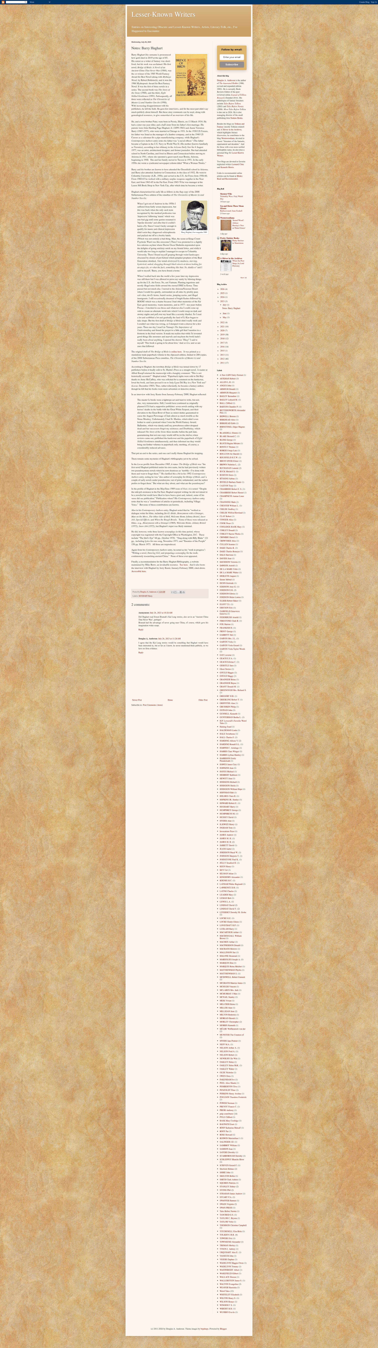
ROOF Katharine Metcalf (230, 1127)
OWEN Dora (225, 1076)
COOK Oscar (225, 523)
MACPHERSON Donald (230, 945)
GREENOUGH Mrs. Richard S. (233, 690)
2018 (222, 338)
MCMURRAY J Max (228, 993)
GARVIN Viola (226, 641)
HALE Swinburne (227, 733)
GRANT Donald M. (228, 686)
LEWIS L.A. (225, 901)
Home (170, 699)
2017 (222, 342)
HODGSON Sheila (228, 785)
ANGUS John (225, 385)
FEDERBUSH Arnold (229, 617)
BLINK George (226, 439)
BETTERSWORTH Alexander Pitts (232, 411)
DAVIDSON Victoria (228, 561)
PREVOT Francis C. (228, 1106)
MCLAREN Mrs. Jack (229, 990)
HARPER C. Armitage (229, 747)
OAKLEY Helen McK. (229, 1065)
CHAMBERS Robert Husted (231, 492)
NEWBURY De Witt (228, 1058)
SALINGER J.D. (227, 1141)
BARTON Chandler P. (229, 406)
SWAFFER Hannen (228, 1200)
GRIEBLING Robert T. (229, 699)
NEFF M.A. (225, 1044)
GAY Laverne (225, 655)
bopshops (204, 1328)
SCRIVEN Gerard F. (228, 1165)
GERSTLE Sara (226, 665)
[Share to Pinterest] (183, 592)
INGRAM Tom (226, 827)
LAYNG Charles (227, 891)
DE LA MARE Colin (229, 569)
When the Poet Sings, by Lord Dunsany (238, 263)
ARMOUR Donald (227, 389)
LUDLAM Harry (227, 928)
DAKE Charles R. (227, 547)
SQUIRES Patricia (227, 1182)
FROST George (226, 631)
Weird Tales (225, 1291)
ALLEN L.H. (225, 382)
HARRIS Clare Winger (229, 751)
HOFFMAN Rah (227, 792)
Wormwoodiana (227, 138)
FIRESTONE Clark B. (229, 620)
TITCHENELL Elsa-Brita (231, 1231)
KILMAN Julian (226, 873)
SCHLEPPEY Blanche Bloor (232, 1159)
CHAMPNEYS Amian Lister (232, 496)
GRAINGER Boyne (228, 683)
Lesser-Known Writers (163, 14)
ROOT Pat (224, 1131)
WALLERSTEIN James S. (231, 1280)
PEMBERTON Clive (228, 1086)
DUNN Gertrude (227, 583)
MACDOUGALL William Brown (231, 937)
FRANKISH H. (226, 627)
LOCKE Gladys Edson (229, 921)
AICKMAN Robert (228, 378)
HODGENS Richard (228, 782)
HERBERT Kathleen (228, 774)
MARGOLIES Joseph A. (230, 959)
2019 (222, 334)
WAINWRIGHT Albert (229, 1269)
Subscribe (231, 64)
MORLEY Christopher (229, 1021)
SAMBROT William (228, 1145)
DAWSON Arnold (227, 565)
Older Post (203, 699)
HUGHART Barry (145, 596)
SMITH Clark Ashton (229, 1179)
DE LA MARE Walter (229, 572)
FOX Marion (225, 624)
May (225, 317)
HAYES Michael (227, 771)
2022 (222, 322)
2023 (222, 301)
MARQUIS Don (226, 962)
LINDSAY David (227, 905)
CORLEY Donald (227, 530)
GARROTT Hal (226, 634)
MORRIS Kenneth (227, 1025)
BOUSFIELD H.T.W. (229, 457)
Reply (141, 629)
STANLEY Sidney (228, 1186)
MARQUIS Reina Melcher (231, 966)
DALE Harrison (226, 554)
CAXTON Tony (226, 485)
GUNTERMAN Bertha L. (230, 717)
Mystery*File (226, 193)
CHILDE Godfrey (227, 509)
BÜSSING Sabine (227, 478)
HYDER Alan (225, 820)
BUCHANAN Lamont (229, 468)
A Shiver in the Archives (231, 129)
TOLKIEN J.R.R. (227, 1234)
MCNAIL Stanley (227, 997)
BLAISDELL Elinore (229, 432)
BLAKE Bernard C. (228, 436)
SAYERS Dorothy (227, 1152)
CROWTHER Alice (228, 540)
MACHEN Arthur (227, 941)
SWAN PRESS (226, 1207)
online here (176, 351)
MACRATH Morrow (228, 948)
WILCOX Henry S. (228, 1298)
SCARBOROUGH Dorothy (231, 1155)
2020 (222, 330)
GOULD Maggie (227, 672)
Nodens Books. (236, 118)
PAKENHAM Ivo (227, 1079)
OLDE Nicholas (226, 1072)
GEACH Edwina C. (228, 661)
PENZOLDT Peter (228, 1090)
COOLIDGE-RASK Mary (231, 526)
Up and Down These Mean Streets (232, 207)
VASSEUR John (226, 1255)
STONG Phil (225, 1190)
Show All (244, 278)
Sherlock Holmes (227, 1168)
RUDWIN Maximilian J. (230, 1138)
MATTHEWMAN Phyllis (230, 970)
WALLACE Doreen (228, 1277)
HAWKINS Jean (226, 768)
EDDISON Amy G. (228, 586)
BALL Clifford (226, 403)
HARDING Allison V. (229, 740)
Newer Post (137, 699)
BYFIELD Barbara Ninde (230, 482)
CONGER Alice (226, 519)
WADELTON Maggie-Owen (231, 1262)
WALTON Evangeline (229, 1284)
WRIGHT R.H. (226, 1308)
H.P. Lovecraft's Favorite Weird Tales (233, 722)
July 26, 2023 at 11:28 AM (169, 638)
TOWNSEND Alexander (230, 1241)
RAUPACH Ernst (227, 1124)
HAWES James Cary (228, 764)
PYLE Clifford (226, 1117)
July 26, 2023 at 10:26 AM (161, 612)
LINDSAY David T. (228, 908)
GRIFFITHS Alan (227, 703)
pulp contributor (226, 1113)
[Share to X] (178, 592)
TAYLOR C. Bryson (228, 1218)
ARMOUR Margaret (228, 392)
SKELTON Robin (227, 1176)
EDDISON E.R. (226, 590)
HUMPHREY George (229, 810)
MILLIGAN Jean (227, 1011)
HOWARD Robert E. (228, 803)
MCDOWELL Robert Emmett (232, 977)
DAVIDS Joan (225, 558)
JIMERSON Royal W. (229, 852)
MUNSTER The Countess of (232, 1034)
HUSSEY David (226, 817)
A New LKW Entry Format (231, 375)
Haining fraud (225, 726)
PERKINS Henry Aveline (230, 1093)
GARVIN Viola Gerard (229, 645)
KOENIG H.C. (226, 880)
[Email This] (172, 592)
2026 (222, 289)
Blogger (223, 1328)
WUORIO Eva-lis (227, 1312)
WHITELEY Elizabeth (229, 1294)
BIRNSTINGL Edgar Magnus (232, 426)
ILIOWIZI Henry (227, 824)
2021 (222, 326)
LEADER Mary (226, 894)
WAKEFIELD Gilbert (229, 1273)
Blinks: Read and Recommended (230, 177)
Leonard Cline (238, 164)
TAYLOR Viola (226, 1221)
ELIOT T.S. (225, 604)
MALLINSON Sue (228, 952)
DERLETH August (228, 576)
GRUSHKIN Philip (228, 706)
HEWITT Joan (226, 778)
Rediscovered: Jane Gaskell (231, 210)
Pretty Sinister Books (229, 238)
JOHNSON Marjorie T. (229, 855)
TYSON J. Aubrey (227, 1248)
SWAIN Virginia (227, 1204)
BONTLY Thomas (227, 446)
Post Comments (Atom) (153, 705)
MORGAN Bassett (227, 1018)
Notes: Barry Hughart (231, 308)
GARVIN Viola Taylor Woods (232, 648)
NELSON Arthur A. (228, 1047)
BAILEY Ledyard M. (229, 399)
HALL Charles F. (227, 737)
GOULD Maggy (226, 676)
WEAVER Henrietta (228, 1287)
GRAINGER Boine (228, 679)
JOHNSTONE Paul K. (229, 859)
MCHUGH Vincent (228, 986)
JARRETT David (227, 845)
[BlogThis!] (175, 592)
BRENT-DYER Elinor (229, 460)
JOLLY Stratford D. (228, 862)
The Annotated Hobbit (228, 83)
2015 (222, 350)
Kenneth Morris (227, 167)
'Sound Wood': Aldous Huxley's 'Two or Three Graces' (238, 224)
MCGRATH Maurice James (231, 983)
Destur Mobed (226, 579)
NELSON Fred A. (227, 1051)
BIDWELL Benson (228, 416)
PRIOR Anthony (227, 1110)
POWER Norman (227, 1103)
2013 (222, 354)
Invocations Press (227, 831)
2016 (222, 346)
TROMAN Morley (227, 1245)
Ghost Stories (225, 669)
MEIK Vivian (225, 1000)
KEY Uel (224, 870)
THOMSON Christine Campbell (233, 1225)
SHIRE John (225, 1172)
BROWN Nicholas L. (228, 464)
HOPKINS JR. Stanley (229, 799)
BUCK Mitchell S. (227, 471)
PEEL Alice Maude (228, 1083)
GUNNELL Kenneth (228, 713)
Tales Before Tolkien (232, 103)
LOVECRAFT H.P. (228, 925)
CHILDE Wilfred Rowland (231, 512)
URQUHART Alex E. (229, 1252)
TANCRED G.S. (227, 1214)
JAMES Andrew (226, 834)
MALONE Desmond (228, 955)
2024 (222, 297)
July (225, 304)
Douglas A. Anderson (226, 80)
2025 (222, 293)
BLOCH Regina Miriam (230, 443)
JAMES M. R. (226, 841)
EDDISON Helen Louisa (230, 597)
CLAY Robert (225, 516)
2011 (222, 362)
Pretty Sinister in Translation (238, 241)
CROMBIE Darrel (227, 537)
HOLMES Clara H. (228, 796)
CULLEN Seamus (227, 544)
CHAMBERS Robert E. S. (231, 489)
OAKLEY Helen (227, 1062)
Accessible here (138, 571)
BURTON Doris (226, 475)
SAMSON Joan (226, 1148)
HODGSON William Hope (231, 789)
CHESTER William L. (229, 505)
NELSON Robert (227, 1054)
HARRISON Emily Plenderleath (228, 759)
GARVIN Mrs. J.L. (228, 638)
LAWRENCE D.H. (228, 887)
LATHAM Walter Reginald (231, 884)
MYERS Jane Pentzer (229, 1040)
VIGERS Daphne (227, 1259)
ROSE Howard (226, 1134)
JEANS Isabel (225, 848)
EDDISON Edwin (227, 593)
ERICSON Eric (226, 607)
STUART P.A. (226, 1197)
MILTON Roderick (228, 1014)
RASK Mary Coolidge (229, 1120)
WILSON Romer (227, 1301)
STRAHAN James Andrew (231, 1193)
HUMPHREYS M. (227, 813)
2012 (222, 358)
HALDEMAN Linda (228, 730)
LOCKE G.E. (225, 918)
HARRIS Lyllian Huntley (230, 754)
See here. (184, 564)
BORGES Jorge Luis (228, 450)
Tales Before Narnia (235, 106)
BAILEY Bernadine (228, 396)
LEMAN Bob (225, 898)
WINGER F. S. (226, 1305)
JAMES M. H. (226, 838)
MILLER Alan (226, 1007)
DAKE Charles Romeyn (230, 551)
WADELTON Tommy (229, 1266)
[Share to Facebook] (180, 592)
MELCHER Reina (227, 1004)
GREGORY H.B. (227, 696)
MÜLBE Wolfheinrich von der (232, 1028)
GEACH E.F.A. (226, 658)
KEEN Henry (225, 866)
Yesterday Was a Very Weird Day (231, 197)
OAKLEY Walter (227, 1068)
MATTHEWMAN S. (228, 973)
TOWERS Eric (226, 1238)
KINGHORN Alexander (230, 877)
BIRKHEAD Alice (227, 419)
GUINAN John (226, 710)
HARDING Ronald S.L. (230, 744)
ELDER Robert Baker (229, 600)
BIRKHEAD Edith (228, 423)
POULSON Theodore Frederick (233, 1097)
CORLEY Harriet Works (230, 533)
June (225, 313)
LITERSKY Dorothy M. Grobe (233, 912)
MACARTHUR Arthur (229, 932)
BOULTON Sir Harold (229, 453)
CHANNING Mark (228, 502)
